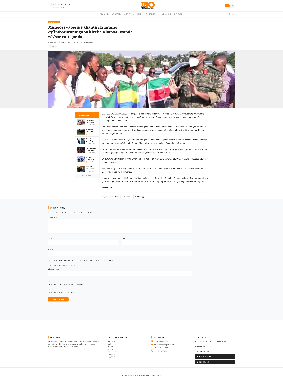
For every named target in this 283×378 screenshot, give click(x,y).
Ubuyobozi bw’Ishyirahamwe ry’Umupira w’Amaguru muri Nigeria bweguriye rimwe (92, 121)
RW (227, 6)
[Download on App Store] (69, 4)
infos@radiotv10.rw (161, 341)
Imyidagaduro (113, 352)
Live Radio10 (112, 354)
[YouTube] (61, 4)
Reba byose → (87, 176)
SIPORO (139, 14)
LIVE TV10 (178, 14)
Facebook (115, 197)
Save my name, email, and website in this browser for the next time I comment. (83, 260)
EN (232, 6)
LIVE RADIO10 (166, 14)
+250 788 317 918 (160, 351)
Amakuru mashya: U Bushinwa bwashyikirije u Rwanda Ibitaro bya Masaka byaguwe (91, 158)
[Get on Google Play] (65, 4)
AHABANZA (104, 14)
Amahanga (111, 346)
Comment (52, 217)
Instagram (200, 346)
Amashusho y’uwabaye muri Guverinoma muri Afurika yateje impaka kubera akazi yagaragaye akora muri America (91, 140)
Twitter (127, 197)
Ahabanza (111, 341)
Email (124, 238)
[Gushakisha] (229, 14)
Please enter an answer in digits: (61, 265)
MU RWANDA (116, 14)
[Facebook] (50, 4)
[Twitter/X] (53, 4)
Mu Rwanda (112, 344)
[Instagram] (57, 4)
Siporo (110, 349)
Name (51, 238)
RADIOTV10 (131, 375)
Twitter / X (211, 342)
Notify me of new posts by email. (61, 292)
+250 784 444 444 (161, 348)
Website (51, 249)
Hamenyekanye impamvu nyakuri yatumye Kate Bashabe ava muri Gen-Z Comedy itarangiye (91, 149)
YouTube (222, 342)
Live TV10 (111, 357)
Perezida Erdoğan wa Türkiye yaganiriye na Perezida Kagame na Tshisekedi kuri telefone (91, 168)
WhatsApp (140, 197)
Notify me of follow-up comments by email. (66, 284)
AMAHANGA (129, 14)
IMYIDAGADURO (152, 14)
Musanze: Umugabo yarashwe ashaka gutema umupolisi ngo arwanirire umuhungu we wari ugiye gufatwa (91, 131)
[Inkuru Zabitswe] (233, 14)
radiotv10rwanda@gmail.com (164, 345)
